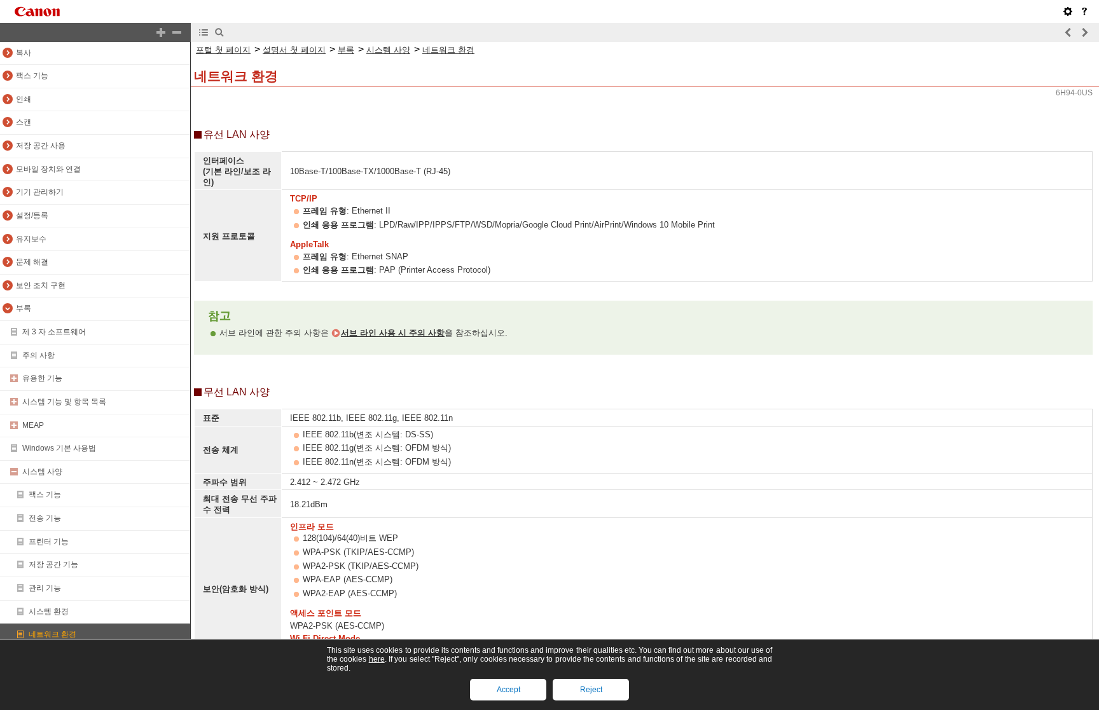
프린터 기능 (49, 541)
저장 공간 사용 (41, 145)
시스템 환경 (49, 611)
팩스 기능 (32, 75)
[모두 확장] (161, 32)
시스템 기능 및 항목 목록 (64, 401)
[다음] (1084, 32)
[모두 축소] (177, 32)
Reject (591, 689)
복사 (23, 52)
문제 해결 (32, 261)
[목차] (204, 32)
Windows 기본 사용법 (59, 448)
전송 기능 (45, 518)
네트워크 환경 (52, 634)
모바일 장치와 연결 (48, 169)
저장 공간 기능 (53, 564)
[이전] (1068, 32)
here (377, 659)
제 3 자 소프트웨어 (54, 331)
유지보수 (31, 239)
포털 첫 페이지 (223, 50)
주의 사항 (38, 355)
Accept (508, 689)
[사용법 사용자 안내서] (1084, 11)
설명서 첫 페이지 (294, 50)
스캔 (23, 122)
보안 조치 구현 (41, 285)
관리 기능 (45, 588)
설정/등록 (32, 215)
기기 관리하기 (40, 192)
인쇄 (23, 99)
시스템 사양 (42, 471)
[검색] (219, 32)
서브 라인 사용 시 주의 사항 (393, 333)
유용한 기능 (42, 378)
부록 (23, 308)
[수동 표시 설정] (1068, 11)
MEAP (33, 425)
